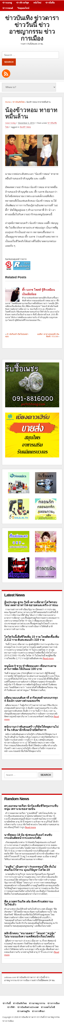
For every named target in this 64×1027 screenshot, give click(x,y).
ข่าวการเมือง (53, 1003)
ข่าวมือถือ (50, 2)
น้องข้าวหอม (25, 127)
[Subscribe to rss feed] (6, 73)
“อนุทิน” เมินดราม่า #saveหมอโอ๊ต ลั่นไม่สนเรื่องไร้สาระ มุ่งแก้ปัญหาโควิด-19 (30, 868)
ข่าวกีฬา (11, 1007)
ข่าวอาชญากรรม (37, 1003)
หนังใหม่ (37, 2)
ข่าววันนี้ (7, 1003)
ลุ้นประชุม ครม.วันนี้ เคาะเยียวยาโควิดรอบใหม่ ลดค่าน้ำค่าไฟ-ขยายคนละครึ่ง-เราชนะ (31, 604)
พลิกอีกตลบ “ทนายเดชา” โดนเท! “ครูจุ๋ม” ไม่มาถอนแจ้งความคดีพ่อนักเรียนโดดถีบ (30, 935)
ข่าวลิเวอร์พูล (22, 2)
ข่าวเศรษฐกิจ (23, 1011)
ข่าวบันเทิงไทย (20, 1003)
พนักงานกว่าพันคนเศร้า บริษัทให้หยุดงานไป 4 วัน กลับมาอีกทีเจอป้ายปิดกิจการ (31, 728)
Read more (48, 658)
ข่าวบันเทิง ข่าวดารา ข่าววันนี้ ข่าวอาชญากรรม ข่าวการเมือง (32, 28)
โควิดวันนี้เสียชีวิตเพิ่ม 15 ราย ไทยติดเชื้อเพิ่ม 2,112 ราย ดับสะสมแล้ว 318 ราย (31, 638)
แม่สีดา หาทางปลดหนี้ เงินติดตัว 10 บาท (48, 335)
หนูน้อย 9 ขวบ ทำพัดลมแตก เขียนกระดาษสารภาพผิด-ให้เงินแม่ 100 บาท (30, 667)
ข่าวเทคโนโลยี (48, 1007)
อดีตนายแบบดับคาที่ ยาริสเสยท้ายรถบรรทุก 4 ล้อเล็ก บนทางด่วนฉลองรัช (31, 699)
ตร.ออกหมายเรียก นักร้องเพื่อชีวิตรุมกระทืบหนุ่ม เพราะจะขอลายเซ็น (31, 807)
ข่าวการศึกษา (38, 1011)
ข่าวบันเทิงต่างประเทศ (28, 1007)
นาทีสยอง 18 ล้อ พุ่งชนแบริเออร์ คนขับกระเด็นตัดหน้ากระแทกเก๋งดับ (28, 836)
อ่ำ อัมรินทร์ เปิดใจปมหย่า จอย (16, 335)
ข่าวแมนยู (7, 2)
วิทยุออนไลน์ (23, 8)
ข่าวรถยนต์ (7, 8)
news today (10, 123)
